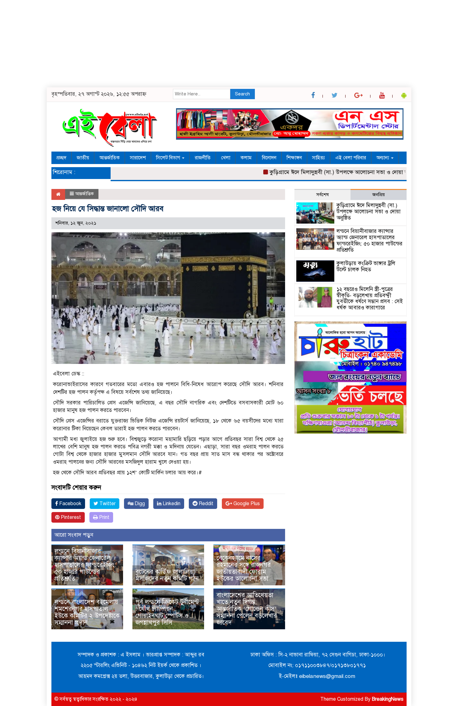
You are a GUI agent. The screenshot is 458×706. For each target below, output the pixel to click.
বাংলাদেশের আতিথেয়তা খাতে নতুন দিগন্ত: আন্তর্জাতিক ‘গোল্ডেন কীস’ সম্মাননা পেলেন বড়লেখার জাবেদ (247, 608)
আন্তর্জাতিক (109, 158)
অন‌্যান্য (383, 158)
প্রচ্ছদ (61, 158)
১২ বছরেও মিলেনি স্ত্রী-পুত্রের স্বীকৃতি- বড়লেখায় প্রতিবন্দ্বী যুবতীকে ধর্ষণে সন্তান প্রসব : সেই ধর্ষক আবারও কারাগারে (369, 298)
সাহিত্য (318, 158)
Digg (139, 503)
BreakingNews (387, 699)
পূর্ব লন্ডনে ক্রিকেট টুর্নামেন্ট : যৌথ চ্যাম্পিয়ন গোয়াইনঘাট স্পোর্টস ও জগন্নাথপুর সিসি (167, 612)
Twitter (107, 503)
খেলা (225, 158)
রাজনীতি (203, 158)
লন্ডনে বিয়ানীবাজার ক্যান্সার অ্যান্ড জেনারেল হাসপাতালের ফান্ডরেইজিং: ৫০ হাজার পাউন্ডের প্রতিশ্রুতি (85, 565)
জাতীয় (83, 158)
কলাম (246, 158)
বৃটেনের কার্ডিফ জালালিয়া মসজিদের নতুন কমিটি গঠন (167, 575)
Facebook (69, 503)
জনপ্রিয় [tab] (378, 194)
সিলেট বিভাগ (168, 158)
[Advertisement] (187, 43)
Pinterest (70, 517)
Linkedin (170, 503)
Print (103, 517)
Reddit (205, 503)
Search (242, 94)
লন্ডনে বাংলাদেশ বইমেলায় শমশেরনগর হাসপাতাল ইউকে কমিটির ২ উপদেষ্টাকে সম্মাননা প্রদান (87, 612)
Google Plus (246, 503)
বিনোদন (269, 158)
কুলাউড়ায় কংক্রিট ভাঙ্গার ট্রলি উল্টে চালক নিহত (365, 266)
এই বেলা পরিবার (350, 158)
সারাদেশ (138, 158)
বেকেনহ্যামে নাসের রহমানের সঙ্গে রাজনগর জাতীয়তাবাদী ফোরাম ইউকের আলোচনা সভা (244, 568)
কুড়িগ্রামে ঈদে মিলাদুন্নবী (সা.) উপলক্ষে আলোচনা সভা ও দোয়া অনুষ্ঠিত (331, 172)
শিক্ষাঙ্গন (294, 158)
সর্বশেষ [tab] (322, 194)
